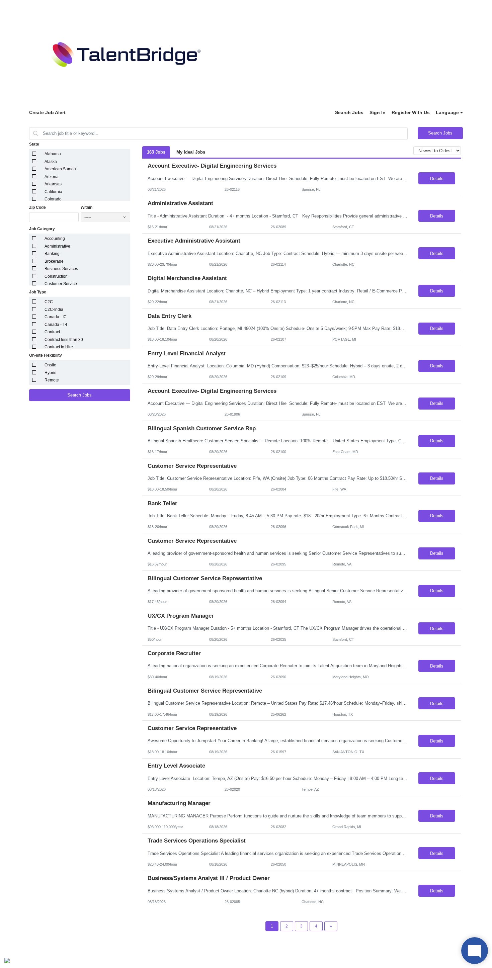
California (53, 191)
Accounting (55, 238)
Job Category (42, 229)
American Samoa (60, 169)
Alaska (51, 161)
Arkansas (53, 184)
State (34, 144)
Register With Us (411, 112)
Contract (52, 332)
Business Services (61, 268)
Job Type (37, 292)
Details (436, 178)
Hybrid (51, 372)
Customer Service (61, 283)
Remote (52, 380)
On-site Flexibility (45, 355)
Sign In (378, 112)
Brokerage (54, 261)
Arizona (52, 176)
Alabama (53, 154)
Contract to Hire (59, 347)
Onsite (50, 365)
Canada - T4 (56, 324)
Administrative (57, 246)
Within (86, 207)
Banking (52, 253)
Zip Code (37, 207)
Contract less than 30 (64, 339)
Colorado (53, 199)
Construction (56, 276)
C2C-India (54, 309)
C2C (49, 301)
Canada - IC (56, 317)
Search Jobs (349, 112)
